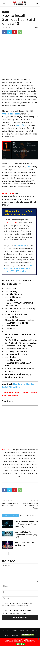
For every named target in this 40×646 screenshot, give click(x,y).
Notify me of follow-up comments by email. (18, 610)
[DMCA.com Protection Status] (28, 635)
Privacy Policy (24, 631)
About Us (5, 631)
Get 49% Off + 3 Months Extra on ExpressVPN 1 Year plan (18, 268)
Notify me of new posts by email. (15, 613)
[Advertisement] (20, 57)
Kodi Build (5, 11)
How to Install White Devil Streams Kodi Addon (30, 505)
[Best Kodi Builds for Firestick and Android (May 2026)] (7, 533)
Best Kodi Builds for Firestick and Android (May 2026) (25, 534)
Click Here (20, 644)
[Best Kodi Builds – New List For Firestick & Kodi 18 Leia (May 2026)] (7, 524)
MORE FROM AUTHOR (28, 516)
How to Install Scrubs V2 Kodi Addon (10, 504)
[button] (37, 3)
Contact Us (34, 631)
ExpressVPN (20, 245)
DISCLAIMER (14, 631)
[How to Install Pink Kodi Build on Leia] (7, 545)
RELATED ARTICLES (10, 516)
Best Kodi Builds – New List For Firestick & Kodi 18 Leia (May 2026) (26, 524)
